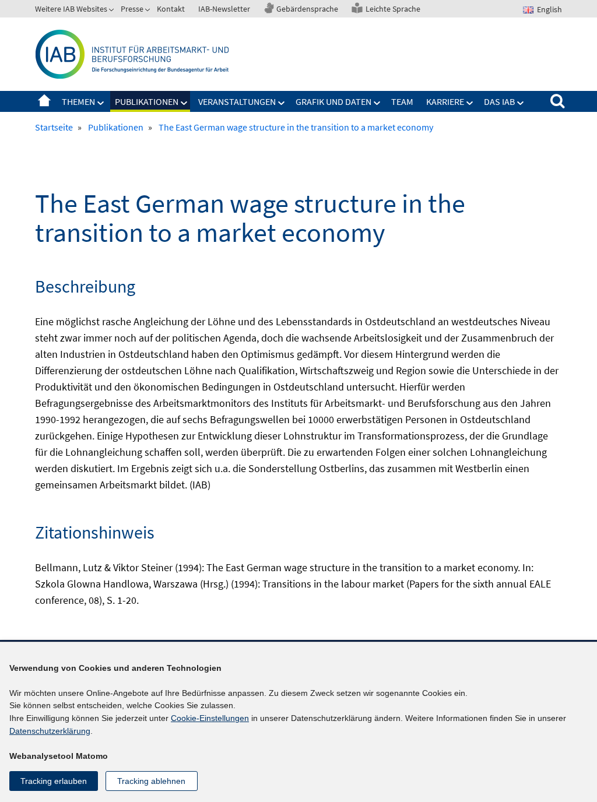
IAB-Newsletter (224, 8)
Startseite (44, 101)
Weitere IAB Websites (71, 8)
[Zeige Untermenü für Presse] (148, 11)
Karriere (445, 101)
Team (402, 101)
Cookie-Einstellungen (210, 718)
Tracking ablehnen (151, 781)
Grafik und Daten (333, 101)
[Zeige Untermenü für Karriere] (470, 103)
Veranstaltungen (237, 101)
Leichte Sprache (393, 8)
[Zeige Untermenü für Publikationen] (184, 103)
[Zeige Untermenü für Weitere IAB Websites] (112, 11)
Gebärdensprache (307, 8)
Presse (132, 8)
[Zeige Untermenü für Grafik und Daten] (377, 103)
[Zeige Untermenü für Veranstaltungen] (281, 103)
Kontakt (171, 8)
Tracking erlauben (53, 781)
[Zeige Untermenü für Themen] (101, 103)
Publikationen (146, 101)
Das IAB (499, 101)
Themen (78, 101)
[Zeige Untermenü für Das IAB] (520, 103)
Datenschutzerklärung (49, 731)
